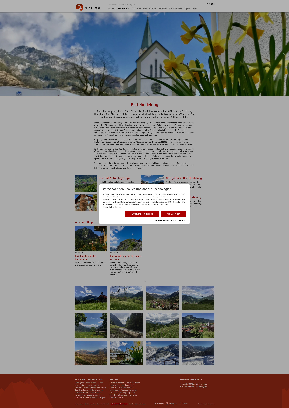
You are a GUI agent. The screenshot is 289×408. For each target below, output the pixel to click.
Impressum (182, 220)
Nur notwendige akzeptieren (142, 214)
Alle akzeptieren (173, 214)
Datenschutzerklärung (170, 220)
